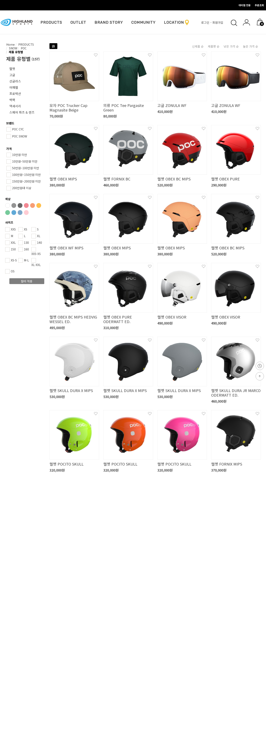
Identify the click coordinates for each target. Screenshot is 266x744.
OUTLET (78, 22)
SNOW (12, 48)
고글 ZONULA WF (171, 105)
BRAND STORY (109, 22)
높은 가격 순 (250, 46)
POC (23, 48)
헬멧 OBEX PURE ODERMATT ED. (117, 319)
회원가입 (218, 22)
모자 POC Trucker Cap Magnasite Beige (68, 108)
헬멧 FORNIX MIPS (226, 464)
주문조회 (259, 5)
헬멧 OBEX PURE (225, 178)
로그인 (205, 22)
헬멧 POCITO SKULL (66, 464)
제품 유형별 (15, 52)
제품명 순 (213, 46)
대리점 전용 (245, 5)
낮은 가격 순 (231, 46)
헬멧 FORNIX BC (116, 178)
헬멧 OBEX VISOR (171, 317)
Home (10, 44)
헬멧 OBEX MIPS (63, 178)
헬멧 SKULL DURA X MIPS (71, 390)
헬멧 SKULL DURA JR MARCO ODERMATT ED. (236, 393)
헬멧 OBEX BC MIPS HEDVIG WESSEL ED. (73, 319)
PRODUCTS (51, 22)
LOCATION (174, 22)
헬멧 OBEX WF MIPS (66, 247)
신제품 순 (198, 46)
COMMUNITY (143, 22)
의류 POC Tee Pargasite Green (123, 108)
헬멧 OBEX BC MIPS (174, 178)
